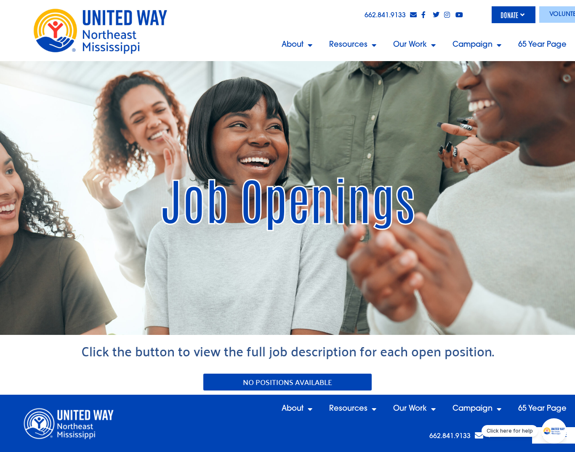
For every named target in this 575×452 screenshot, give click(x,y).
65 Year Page (542, 45)
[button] (287, 382)
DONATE (509, 15)
